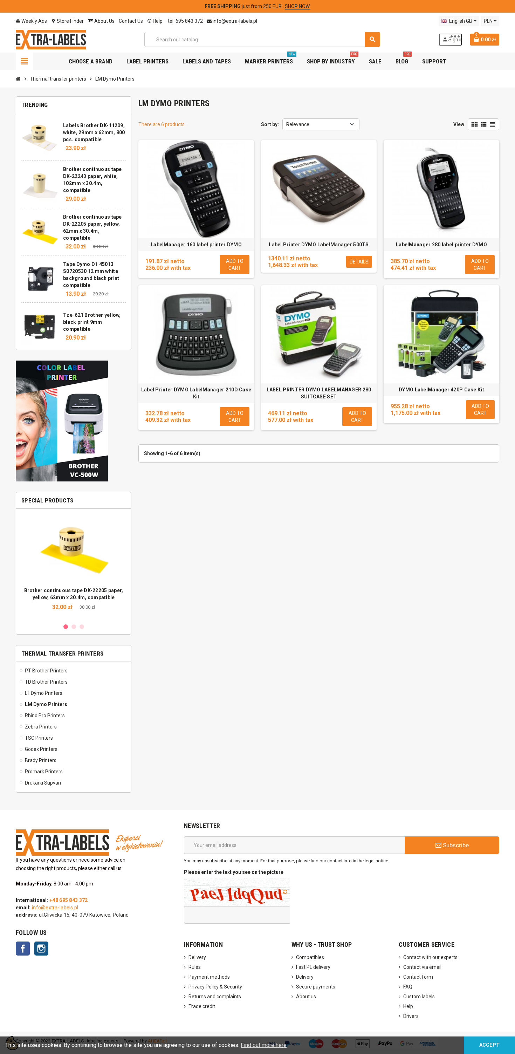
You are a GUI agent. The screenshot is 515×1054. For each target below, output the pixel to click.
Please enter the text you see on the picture (233, 872)
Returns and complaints (214, 996)
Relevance (297, 124)
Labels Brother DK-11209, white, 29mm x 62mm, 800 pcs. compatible (94, 132)
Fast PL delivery (313, 967)
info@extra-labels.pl (234, 21)
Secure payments (315, 987)
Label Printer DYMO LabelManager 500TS (319, 244)
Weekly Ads (31, 21)
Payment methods (209, 977)
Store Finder (67, 21)
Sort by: (270, 124)
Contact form (418, 977)
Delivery (197, 957)
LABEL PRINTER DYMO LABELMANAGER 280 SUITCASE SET (319, 393)
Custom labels (419, 996)
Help (155, 21)
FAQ (407, 987)
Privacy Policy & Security (215, 987)
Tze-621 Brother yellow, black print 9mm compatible (92, 322)
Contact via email (422, 967)
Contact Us (131, 21)
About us (306, 996)
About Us (104, 21)
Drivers (411, 1016)
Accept (489, 1045)
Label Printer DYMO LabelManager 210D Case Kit (196, 393)
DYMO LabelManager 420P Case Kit (441, 389)
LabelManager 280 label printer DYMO (441, 244)
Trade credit (201, 1006)
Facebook (23, 949)
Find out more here (264, 1045)
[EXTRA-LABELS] (51, 39)
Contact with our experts (430, 957)
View (458, 124)
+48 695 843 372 (68, 900)
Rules (194, 967)
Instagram (41, 949)
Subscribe (455, 845)
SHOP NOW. (297, 6)
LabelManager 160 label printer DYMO (196, 244)
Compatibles (310, 957)
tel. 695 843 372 (185, 21)
